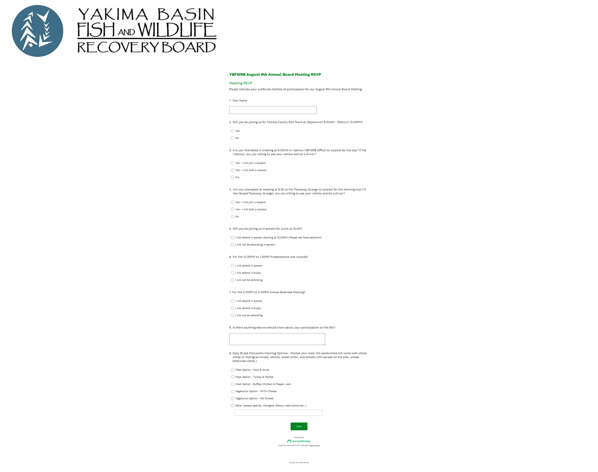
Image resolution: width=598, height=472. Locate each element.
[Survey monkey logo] (299, 441)
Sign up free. (314, 445)
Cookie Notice (303, 462)
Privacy (292, 462)
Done (299, 426)
